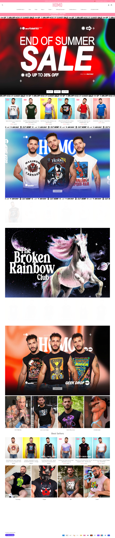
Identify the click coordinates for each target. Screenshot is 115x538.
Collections (83, 9)
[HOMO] (57, 5)
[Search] (2, 5)
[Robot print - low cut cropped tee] (66, 210)
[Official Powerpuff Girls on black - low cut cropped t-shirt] (66, 108)
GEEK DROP (57, 388)
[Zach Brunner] (71, 412)
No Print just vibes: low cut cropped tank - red (84, 121)
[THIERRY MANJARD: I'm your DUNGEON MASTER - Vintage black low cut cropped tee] (13, 308)
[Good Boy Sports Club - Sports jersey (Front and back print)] (48, 447)
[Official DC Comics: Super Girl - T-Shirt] (101, 210)
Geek (97, 499)
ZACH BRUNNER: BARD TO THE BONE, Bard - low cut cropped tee (49, 322)
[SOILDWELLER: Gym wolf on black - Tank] (83, 308)
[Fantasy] (18, 481)
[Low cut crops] (44, 412)
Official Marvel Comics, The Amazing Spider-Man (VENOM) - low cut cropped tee (13, 224)
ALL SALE (65, 91)
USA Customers (9, 516)
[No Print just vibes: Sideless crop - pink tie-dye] (48, 108)
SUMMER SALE (20, 9)
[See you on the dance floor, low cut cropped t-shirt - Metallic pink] (83, 447)
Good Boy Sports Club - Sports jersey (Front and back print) (49, 461)
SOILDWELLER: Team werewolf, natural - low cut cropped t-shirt (13, 461)
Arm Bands (18, 430)
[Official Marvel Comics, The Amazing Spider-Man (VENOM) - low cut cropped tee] (13, 210)
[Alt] (71, 481)
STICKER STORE (94, 9)
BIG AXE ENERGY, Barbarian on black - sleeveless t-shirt (101, 322)
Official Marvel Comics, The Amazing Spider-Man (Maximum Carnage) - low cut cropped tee (31, 224)
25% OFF (57, 91)
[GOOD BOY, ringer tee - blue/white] (101, 108)
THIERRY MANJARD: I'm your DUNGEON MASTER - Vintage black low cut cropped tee (13, 322)
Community (8, 522)
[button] (111, 5)
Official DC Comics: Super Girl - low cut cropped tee (84, 224)
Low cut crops (44, 430)
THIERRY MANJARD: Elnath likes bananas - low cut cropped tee (66, 322)
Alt (71, 499)
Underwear (97, 430)
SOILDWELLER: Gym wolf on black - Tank (84, 322)
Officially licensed (60, 9)
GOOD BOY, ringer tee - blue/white (101, 121)
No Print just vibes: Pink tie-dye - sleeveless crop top (66, 461)
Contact (7, 510)
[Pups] (44, 481)
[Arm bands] (18, 412)
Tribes (49, 9)
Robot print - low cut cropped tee (66, 223)
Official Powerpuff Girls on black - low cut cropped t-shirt (66, 121)
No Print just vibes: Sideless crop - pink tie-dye (49, 121)
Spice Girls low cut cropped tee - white (13, 121)
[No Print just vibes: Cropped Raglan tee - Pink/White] (101, 447)
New (30, 9)
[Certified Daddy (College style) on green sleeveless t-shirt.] (31, 108)
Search (6, 508)
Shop (42, 9)
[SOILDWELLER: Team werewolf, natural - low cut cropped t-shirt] (13, 447)
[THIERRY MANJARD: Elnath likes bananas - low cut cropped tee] (66, 308)
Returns (7, 514)
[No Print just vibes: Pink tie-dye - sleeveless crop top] (66, 447)
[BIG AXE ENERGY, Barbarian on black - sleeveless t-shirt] (101, 308)
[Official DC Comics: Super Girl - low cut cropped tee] (83, 210)
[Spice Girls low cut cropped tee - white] (13, 108)
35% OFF (50, 91)
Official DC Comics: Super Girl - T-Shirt (101, 224)
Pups (44, 499)
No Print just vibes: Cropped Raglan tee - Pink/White (101, 461)
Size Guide (7, 512)
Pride (36, 9)
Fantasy (18, 499)
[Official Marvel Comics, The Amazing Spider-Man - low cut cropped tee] (48, 210)
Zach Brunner (71, 430)
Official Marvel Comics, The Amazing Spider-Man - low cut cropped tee (49, 224)
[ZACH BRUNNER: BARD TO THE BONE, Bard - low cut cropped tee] (48, 308)
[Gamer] (97, 481)
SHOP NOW (57, 190)
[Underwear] (97, 412)
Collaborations (72, 9)
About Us (7, 520)
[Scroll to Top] (112, 531)
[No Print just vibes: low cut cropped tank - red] (83, 108)
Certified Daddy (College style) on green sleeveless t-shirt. (31, 121)
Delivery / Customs (9, 518)
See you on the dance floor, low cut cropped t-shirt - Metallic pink (83, 461)
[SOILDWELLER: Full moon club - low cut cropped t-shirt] (31, 308)
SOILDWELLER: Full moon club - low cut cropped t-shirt (31, 322)
